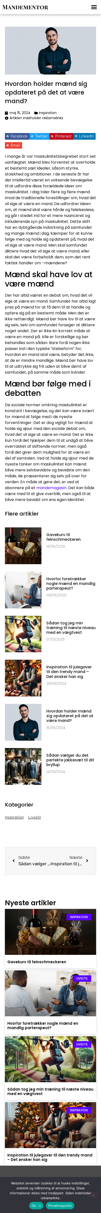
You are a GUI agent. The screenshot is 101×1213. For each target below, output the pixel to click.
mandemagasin (51, 488)
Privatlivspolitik (60, 1206)
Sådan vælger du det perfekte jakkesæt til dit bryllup (70, 760)
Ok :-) (36, 1206)
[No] (93, 1195)
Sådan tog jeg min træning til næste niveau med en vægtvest (71, 627)
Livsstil (34, 817)
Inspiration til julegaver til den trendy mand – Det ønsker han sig (69, 671)
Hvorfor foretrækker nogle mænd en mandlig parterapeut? (70, 583)
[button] (94, 7)
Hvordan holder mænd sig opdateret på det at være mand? (69, 715)
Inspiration (48, 112)
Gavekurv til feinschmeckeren (63, 537)
